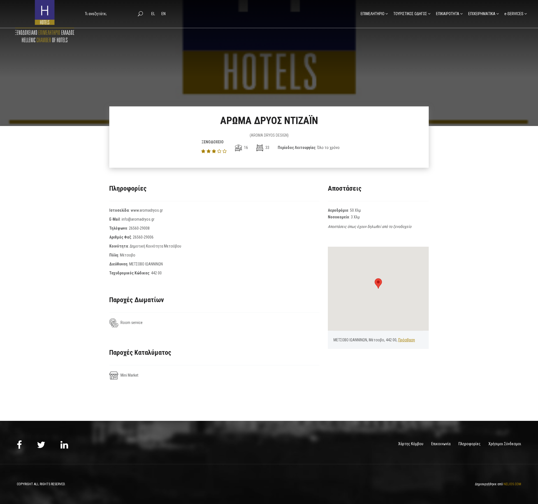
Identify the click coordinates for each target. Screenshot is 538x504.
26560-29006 (143, 237)
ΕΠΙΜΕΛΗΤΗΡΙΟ (372, 13)
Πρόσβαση (406, 340)
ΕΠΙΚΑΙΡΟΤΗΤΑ (447, 13)
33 (267, 147)
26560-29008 (139, 228)
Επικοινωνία (441, 444)
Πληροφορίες (469, 444)
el (153, 13)
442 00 (156, 273)
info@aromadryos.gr (138, 219)
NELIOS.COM (512, 484)
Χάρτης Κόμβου (410, 444)
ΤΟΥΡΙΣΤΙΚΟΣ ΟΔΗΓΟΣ (410, 13)
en (163, 13)
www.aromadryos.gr (147, 210)
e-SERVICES (513, 13)
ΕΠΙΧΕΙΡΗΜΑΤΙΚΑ (481, 13)
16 (245, 147)
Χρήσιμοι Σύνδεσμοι (504, 444)
